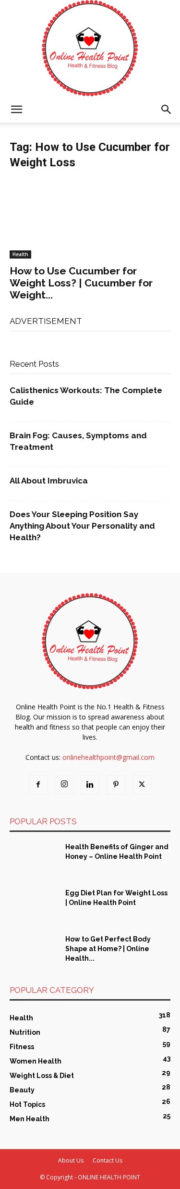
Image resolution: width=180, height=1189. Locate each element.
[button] (16, 110)
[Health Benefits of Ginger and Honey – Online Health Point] (34, 859)
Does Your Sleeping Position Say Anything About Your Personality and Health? (82, 525)
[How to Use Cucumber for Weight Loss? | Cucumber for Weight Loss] (90, 219)
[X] (142, 784)
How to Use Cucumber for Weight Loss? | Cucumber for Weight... (81, 283)
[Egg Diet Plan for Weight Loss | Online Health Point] (34, 905)
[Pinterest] (116, 784)
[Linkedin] (90, 784)
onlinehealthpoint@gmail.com (108, 757)
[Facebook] (38, 784)
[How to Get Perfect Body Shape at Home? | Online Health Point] (34, 951)
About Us (71, 1160)
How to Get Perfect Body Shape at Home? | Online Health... (108, 948)
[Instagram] (64, 784)
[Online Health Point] (90, 48)
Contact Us (107, 1160)
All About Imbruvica (49, 480)
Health (20, 254)
